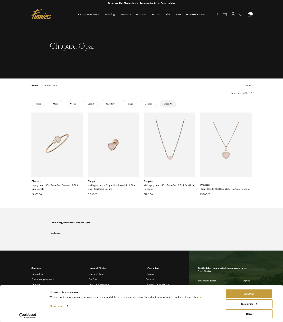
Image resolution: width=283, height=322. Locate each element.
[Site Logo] (41, 14)
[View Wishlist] (241, 14)
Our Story (94, 279)
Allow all (249, 293)
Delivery (150, 273)
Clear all (168, 103)
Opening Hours (96, 273)
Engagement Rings (88, 14)
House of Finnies (195, 14)
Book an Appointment (42, 279)
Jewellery (125, 14)
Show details (56, 306)
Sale (178, 14)
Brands (155, 14)
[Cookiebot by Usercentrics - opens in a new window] (27, 315)
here (201, 297)
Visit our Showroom (99, 284)
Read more (55, 233)
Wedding (110, 14)
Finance (35, 284)
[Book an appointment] (225, 14)
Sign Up (246, 280)
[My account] (233, 14)
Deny (249, 314)
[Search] (217, 14)
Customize (247, 304)
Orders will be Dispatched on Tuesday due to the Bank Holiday (141, 2)
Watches (141, 14)
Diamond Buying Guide (158, 284)
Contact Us (37, 273)
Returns (150, 279)
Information (152, 267)
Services (36, 267)
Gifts (167, 14)
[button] (241, 93)
